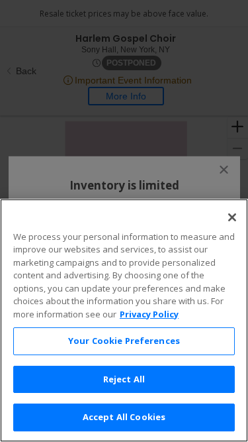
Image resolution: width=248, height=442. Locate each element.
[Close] (232, 217)
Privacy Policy (149, 314)
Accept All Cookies (124, 417)
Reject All (124, 379)
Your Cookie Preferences (124, 341)
